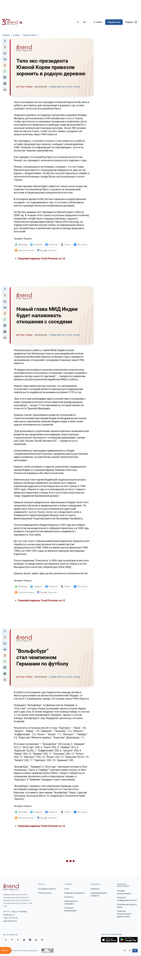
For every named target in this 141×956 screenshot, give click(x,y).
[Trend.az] (12, 22)
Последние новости (47, 889)
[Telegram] (30, 939)
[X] (17, 939)
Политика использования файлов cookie (124, 914)
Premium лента (44, 893)
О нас (66, 889)
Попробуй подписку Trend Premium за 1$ (41, 258)
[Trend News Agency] (11, 886)
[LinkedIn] (36, 939)
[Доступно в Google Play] (128, 939)
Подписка (95, 889)
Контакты (68, 897)
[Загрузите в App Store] (109, 939)
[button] (4, 41)
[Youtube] (23, 939)
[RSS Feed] (42, 939)
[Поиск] (78, 22)
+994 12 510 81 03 (10, 918)
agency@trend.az (10, 921)
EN (125, 950)
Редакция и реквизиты (74, 893)
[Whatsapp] (5, 939)
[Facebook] (11, 939)
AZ (130, 950)
